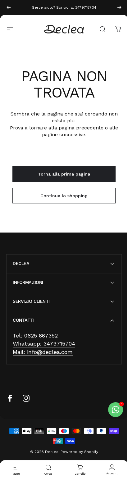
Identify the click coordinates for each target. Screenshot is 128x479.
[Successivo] (119, 7)
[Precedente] (9, 7)
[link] (35, 335)
